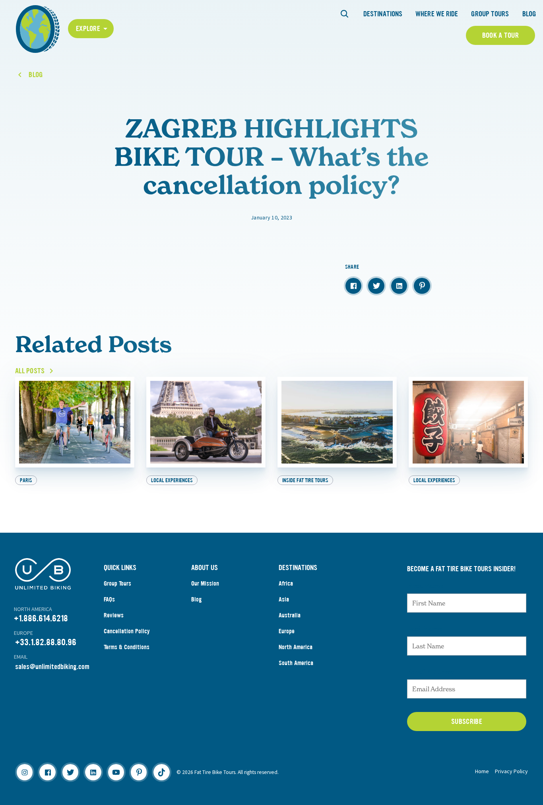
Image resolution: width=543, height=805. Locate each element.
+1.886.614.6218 (41, 618)
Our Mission (205, 583)
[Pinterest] (138, 772)
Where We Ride (436, 14)
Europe (287, 631)
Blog (529, 14)
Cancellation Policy (127, 631)
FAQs (109, 599)
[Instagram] (24, 772)
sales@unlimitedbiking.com (52, 666)
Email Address (431, 671)
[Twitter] (70, 772)
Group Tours (490, 14)
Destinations (382, 14)
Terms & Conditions (126, 647)
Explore (88, 28)
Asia (284, 599)
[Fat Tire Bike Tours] (38, 28)
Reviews (114, 615)
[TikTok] (161, 772)
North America (295, 647)
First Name (425, 586)
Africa (286, 583)
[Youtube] (116, 772)
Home (482, 771)
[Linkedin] (93, 772)
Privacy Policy (511, 771)
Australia (290, 615)
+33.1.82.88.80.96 (45, 642)
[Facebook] (47, 772)
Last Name (424, 628)
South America (296, 663)
